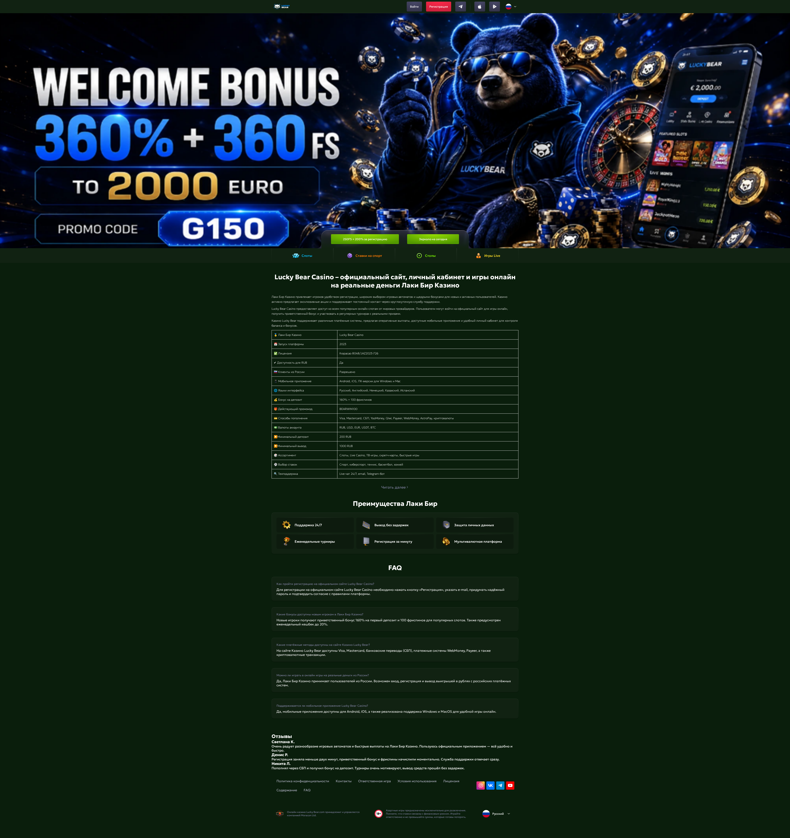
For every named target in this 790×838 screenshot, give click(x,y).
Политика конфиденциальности (302, 781)
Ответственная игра (374, 781)
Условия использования (417, 781)
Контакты (344, 781)
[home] (282, 6)
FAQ (307, 790)
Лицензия (451, 781)
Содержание (286, 790)
